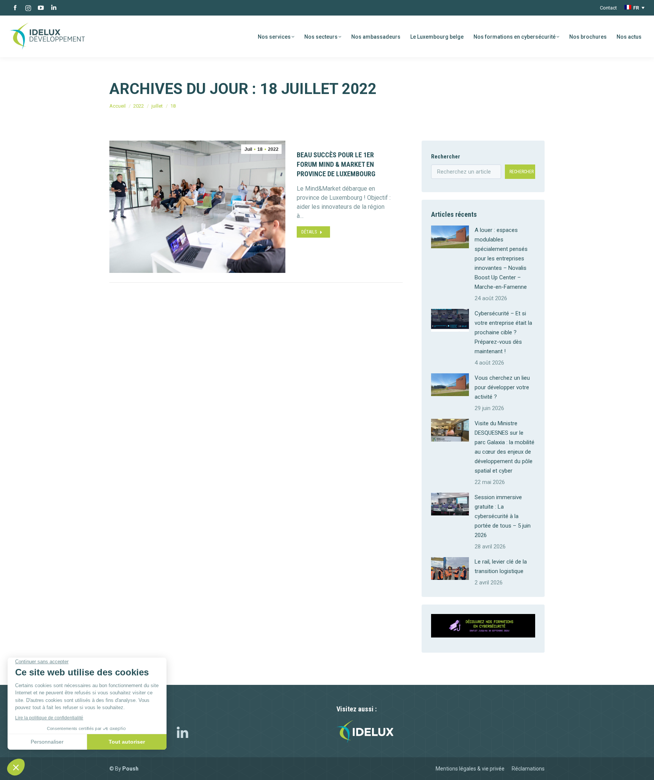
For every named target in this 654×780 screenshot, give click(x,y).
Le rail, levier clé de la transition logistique (501, 566)
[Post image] (450, 237)
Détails (309, 232)
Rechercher (445, 156)
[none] (634, 7)
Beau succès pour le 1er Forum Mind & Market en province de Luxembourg (336, 164)
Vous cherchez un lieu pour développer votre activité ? (502, 387)
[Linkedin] (182, 735)
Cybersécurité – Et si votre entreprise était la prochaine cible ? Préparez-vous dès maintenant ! (503, 332)
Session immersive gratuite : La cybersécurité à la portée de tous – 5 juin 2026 (503, 516)
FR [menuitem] (636, 8)
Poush (130, 769)
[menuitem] (634, 8)
